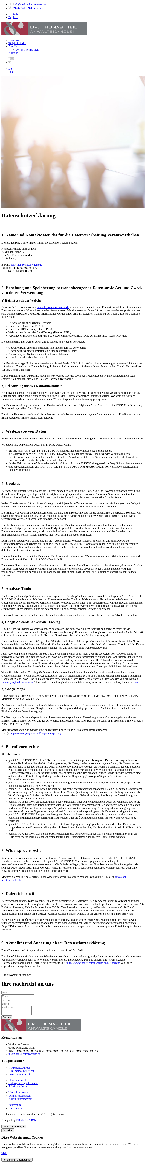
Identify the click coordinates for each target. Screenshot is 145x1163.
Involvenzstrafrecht (19, 1073)
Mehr (4, 1153)
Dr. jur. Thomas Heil (27, 49)
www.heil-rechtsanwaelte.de (53, 307)
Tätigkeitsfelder (17, 43)
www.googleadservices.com (18, 682)
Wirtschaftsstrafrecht (19, 1067)
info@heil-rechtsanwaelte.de (30, 4)
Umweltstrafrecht (18, 1092)
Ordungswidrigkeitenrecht (23, 1083)
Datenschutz (15, 1108)
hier (136, 682)
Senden (7, 1017)
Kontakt (13, 52)
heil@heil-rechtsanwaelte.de (26, 264)
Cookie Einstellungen (13, 1126)
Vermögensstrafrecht (19, 1095)
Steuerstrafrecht (17, 1080)
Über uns (13, 40)
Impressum (14, 1104)
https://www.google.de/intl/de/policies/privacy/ (36, 733)
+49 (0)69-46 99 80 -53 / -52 (27, 8)
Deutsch (13, 14)
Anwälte (13, 46)
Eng (10, 71)
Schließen (8, 1130)
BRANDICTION (26, 1120)
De (10, 68)
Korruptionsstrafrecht (20, 1098)
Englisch (13, 17)
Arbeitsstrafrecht (17, 1086)
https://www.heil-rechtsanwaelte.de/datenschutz (93, 962)
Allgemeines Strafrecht (21, 1070)
